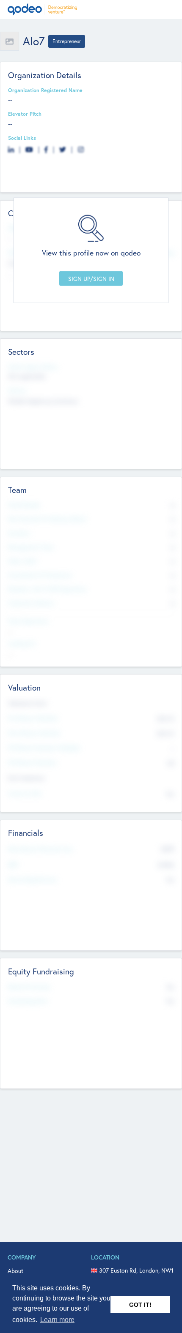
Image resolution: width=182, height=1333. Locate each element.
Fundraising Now (28, 1000)
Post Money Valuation (34, 732)
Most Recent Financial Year (40, 849)
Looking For (22, 643)
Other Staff (22, 561)
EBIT (13, 864)
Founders (19, 533)
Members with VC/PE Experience (47, 588)
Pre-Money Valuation (33, 718)
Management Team (31, 547)
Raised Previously (29, 986)
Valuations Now (27, 703)
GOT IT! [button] (140, 1304)
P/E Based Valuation (32, 762)
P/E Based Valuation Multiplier (44, 747)
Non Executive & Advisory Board (47, 518)
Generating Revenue (32, 879)
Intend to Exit (24, 793)
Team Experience (28, 621)
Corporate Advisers (31, 602)
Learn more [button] (57, 1319)
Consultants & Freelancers (40, 574)
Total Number (24, 504)
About (15, 1271)
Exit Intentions (26, 778)
